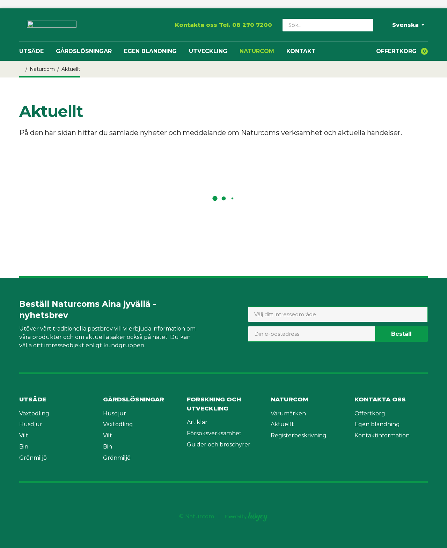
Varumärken (288, 413)
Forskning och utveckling (214, 404)
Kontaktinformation (382, 435)
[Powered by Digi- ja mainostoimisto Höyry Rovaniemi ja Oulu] (246, 515)
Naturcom (257, 51)
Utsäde (31, 51)
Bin (23, 446)
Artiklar (197, 422)
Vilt (23, 435)
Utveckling (208, 51)
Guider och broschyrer (218, 444)
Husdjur (30, 424)
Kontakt (301, 51)
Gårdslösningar (84, 51)
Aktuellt (282, 424)
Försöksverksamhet (214, 433)
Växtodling (34, 413)
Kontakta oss (380, 399)
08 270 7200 (252, 25)
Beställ (401, 334)
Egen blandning (150, 51)
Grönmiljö (33, 457)
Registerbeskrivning (299, 435)
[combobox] (338, 314)
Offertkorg (369, 413)
